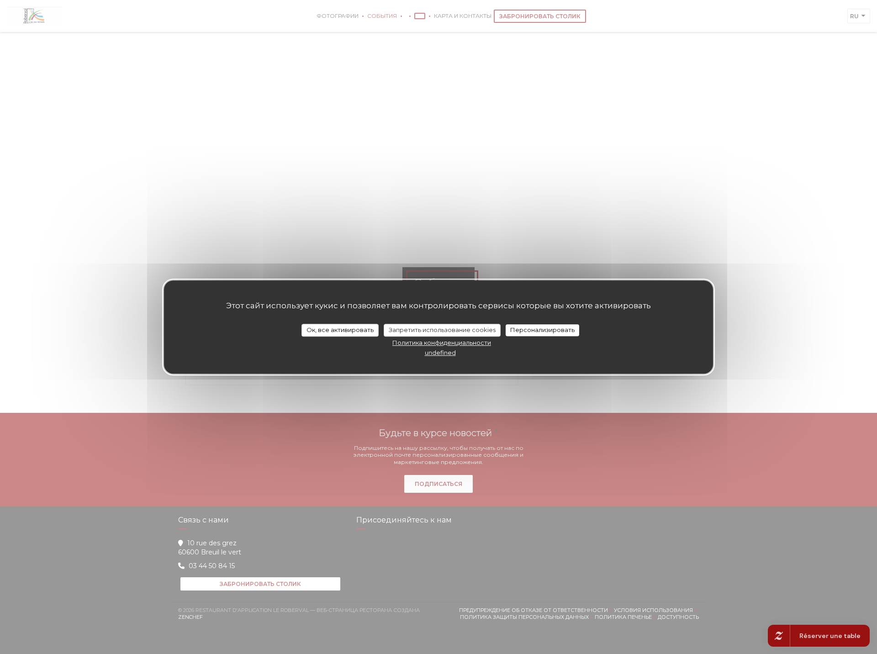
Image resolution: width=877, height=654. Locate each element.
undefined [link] (440, 352)
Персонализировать (542, 329)
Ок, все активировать (340, 329)
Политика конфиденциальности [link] (441, 342)
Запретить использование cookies (442, 329)
